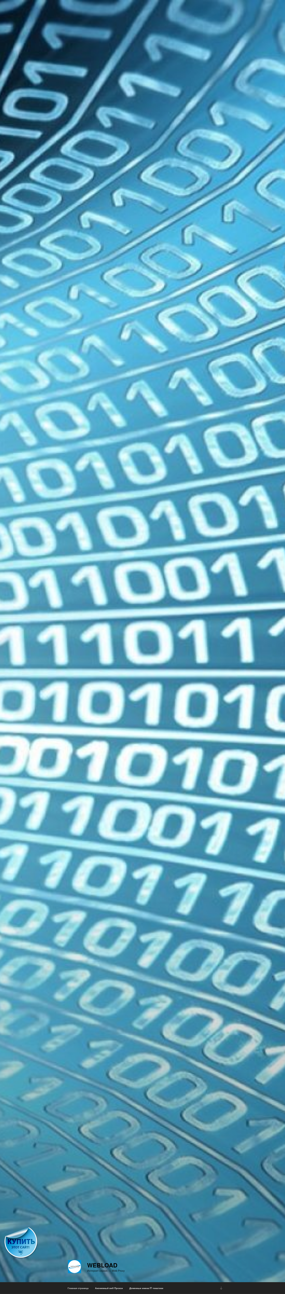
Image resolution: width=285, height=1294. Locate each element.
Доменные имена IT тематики (146, 1288)
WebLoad (102, 1265)
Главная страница (78, 1288)
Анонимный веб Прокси (109, 1288)
